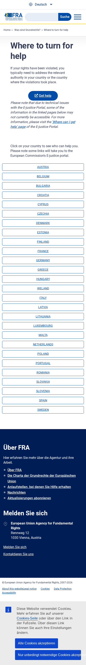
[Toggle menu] (77, 16)
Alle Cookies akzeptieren (36, 643)
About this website (12, 588)
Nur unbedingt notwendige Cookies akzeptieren (49, 655)
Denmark (43, 223)
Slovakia (43, 381)
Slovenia (43, 391)
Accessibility (9, 592)
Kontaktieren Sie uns (18, 554)
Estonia (43, 232)
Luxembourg (43, 325)
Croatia (43, 195)
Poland (43, 353)
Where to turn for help (56, 30)
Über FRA (15, 470)
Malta (43, 335)
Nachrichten (17, 492)
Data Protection (63, 588)
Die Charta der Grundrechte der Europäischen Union (42, 478)
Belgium (43, 176)
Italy (43, 297)
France (43, 251)
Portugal (43, 363)
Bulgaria (43, 185)
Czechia (43, 213)
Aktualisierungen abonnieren (29, 498)
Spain (43, 400)
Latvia (43, 307)
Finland (43, 241)
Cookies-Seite (27, 618)
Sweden (43, 409)
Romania (43, 372)
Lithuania (43, 316)
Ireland (43, 288)
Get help (45, 96)
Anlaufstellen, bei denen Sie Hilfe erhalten (39, 487)
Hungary (43, 279)
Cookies (45, 588)
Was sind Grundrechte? (27, 30)
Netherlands (43, 344)
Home (7, 30)
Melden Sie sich (15, 547)
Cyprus (43, 204)
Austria (43, 167)
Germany (43, 260)
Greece (43, 269)
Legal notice (30, 588)
